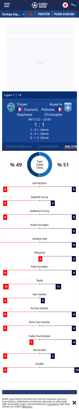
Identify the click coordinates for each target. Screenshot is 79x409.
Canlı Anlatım (48, 146)
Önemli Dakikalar (18, 146)
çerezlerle (53, 404)
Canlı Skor (39, 5)
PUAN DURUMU (65, 14)
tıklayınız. (27, 406)
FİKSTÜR (44, 14)
